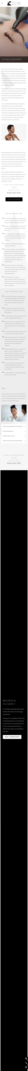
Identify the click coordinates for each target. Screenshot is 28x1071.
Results (26, 1067)
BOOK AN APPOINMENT (26, 1058)
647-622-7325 (15, 193)
